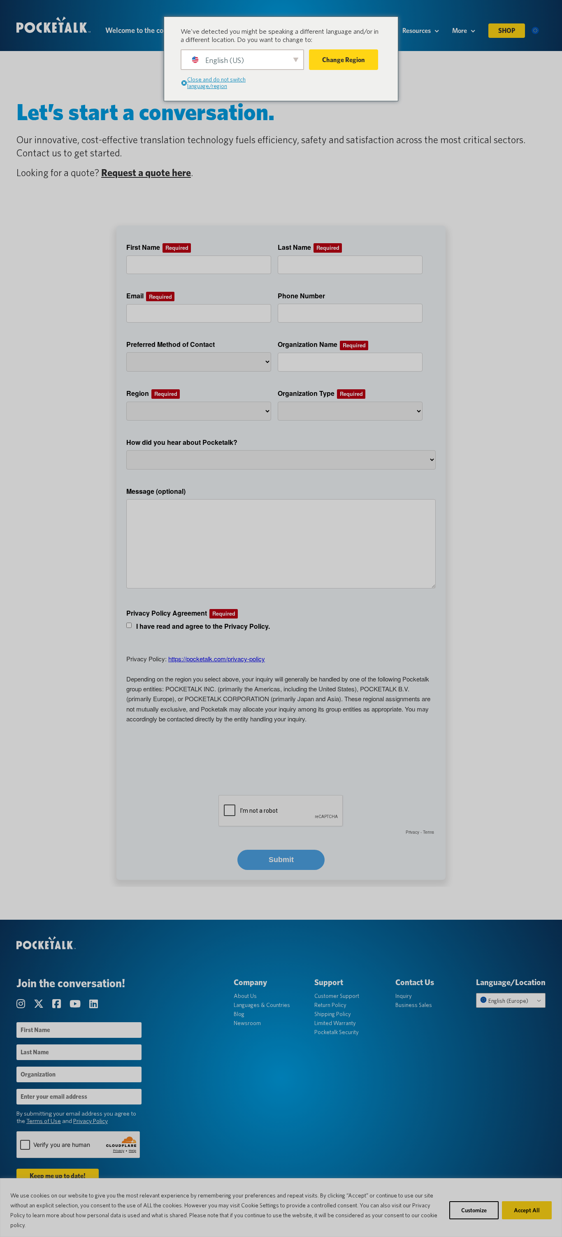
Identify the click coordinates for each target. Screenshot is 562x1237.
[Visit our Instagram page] (21, 1004)
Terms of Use (43, 1121)
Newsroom (247, 1023)
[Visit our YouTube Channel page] (76, 1004)
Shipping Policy (332, 1014)
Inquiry (403, 996)
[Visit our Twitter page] (40, 1004)
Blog (239, 1014)
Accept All (527, 1210)
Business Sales (413, 1005)
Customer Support (336, 996)
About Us (245, 996)
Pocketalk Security (336, 1032)
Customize (474, 1210)
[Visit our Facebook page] (57, 1004)
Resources (416, 31)
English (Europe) (507, 1001)
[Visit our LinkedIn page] (93, 1004)
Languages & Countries (262, 1005)
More (459, 31)
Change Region (343, 60)
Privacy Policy (90, 1121)
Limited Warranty (335, 1023)
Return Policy (330, 1005)
